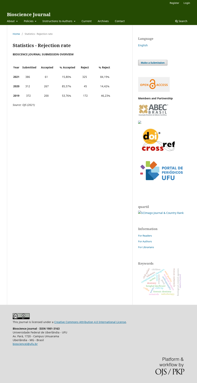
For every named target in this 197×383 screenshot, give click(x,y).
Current (87, 21)
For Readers (145, 235)
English (143, 45)
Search (182, 21)
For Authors (145, 241)
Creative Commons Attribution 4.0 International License (90, 322)
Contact (120, 21)
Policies (29, 21)
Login (187, 3)
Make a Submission (153, 62)
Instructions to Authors (58, 21)
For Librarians (146, 247)
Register (174, 3)
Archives (103, 21)
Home (16, 34)
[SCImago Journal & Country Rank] (161, 213)
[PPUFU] (161, 183)
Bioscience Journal (28, 14)
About (11, 21)
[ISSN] (139, 123)
